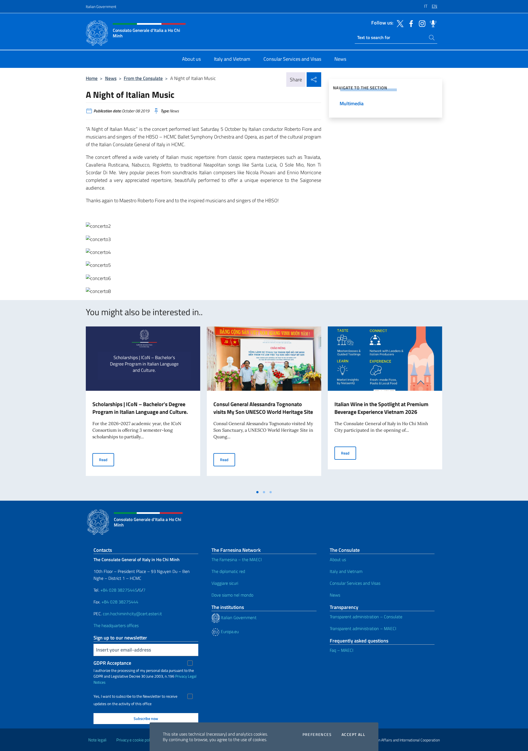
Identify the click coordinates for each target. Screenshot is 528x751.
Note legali (97, 740)
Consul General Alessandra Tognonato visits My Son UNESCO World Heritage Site (263, 408)
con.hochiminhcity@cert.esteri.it (132, 613)
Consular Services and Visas (355, 583)
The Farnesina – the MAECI (236, 559)
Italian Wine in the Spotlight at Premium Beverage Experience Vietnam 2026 (381, 408)
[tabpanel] (143, 406)
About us (338, 559)
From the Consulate (143, 78)
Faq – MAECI (341, 650)
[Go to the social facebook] (409, 23)
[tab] (257, 492)
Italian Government (101, 6)
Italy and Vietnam (346, 571)
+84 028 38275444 (119, 601)
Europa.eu (229, 631)
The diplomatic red (228, 571)
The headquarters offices (116, 625)
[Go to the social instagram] (420, 23)
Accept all (353, 734)
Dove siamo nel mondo (232, 595)
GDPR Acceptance (112, 663)
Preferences (317, 734)
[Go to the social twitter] (398, 23)
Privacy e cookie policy (135, 740)
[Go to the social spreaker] (431, 23)
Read (106, 459)
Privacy (181, 676)
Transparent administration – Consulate (366, 616)
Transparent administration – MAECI (363, 628)
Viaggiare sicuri (224, 583)
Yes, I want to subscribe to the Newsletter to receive (135, 696)
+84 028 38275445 (118, 590)
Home (92, 78)
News (111, 78)
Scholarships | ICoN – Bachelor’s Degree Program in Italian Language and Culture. (140, 408)
